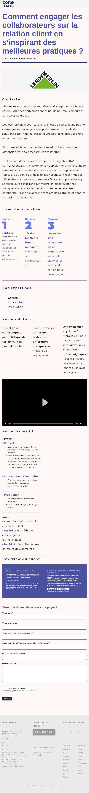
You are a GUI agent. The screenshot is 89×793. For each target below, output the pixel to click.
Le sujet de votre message (14, 653)
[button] (44, 402)
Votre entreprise (9, 623)
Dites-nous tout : (10, 663)
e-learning (81, 746)
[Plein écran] (84, 423)
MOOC (21, 766)
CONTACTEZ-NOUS (43, 732)
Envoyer (7, 699)
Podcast (65, 777)
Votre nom (7, 613)
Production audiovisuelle (67, 749)
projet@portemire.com (45, 747)
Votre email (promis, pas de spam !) (18, 633)
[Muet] (80, 423)
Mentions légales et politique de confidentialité (50, 786)
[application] (44, 402)
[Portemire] (8, 4)
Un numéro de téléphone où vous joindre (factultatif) (26, 643)
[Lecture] (5, 423)
